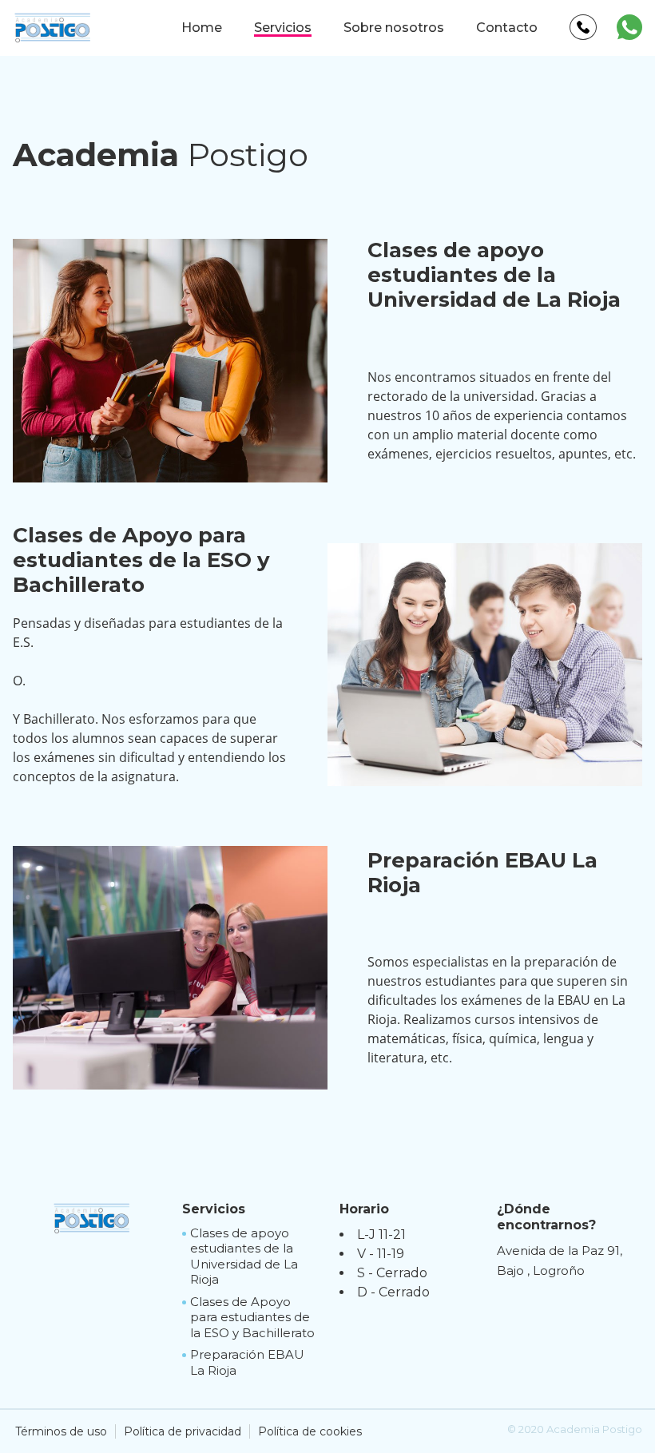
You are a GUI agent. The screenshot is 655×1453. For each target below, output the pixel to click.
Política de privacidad (182, 1431)
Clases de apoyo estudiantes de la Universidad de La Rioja (244, 1256)
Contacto (507, 27)
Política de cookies (310, 1431)
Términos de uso (61, 1431)
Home (201, 27)
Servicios (283, 27)
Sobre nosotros (393, 27)
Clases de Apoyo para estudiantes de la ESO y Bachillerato (252, 1317)
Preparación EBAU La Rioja (247, 1362)
